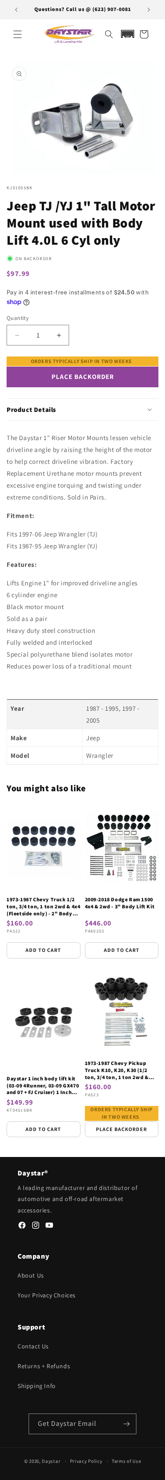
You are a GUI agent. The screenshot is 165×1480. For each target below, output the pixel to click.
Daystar (51, 1461)
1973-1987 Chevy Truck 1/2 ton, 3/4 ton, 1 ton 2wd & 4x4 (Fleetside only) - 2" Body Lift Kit (43, 906)
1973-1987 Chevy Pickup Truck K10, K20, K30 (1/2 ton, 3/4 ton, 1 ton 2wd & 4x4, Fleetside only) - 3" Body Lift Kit (117, 1070)
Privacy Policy (86, 1461)
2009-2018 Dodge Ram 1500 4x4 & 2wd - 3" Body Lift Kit (120, 903)
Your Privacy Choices (47, 1295)
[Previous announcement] (16, 9)
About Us (31, 1275)
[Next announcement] (148, 9)
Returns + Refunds (44, 1366)
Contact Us (33, 1346)
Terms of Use (126, 1461)
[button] (17, 34)
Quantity (18, 318)
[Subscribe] (126, 1424)
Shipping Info (37, 1386)
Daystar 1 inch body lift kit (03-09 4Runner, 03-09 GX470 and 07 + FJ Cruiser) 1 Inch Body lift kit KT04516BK (43, 1085)
